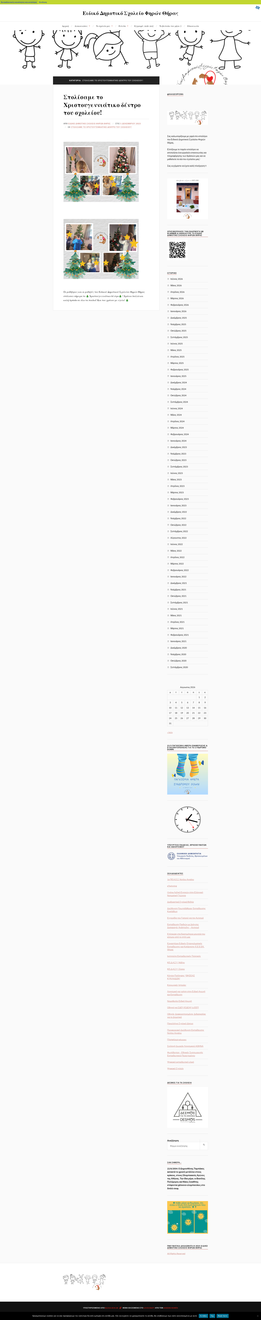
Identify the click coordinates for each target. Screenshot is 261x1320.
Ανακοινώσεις (81, 25)
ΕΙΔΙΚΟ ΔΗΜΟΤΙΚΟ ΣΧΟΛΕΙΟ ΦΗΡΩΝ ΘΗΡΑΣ (89, 123)
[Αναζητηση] (204, 1144)
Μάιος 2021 (176, 615)
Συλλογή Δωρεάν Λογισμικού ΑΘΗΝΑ (185, 1046)
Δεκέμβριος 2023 (178, 447)
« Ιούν (170, 732)
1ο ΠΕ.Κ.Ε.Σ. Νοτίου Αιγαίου (180, 879)
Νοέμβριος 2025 (178, 324)
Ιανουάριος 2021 (178, 641)
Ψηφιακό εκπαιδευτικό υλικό (180, 1062)
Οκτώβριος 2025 (178, 330)
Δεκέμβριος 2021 (178, 583)
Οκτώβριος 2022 (178, 525)
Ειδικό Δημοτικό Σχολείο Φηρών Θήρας (130, 12)
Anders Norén (171, 1308)
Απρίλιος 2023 (177, 486)
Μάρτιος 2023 (177, 492)
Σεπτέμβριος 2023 (179, 466)
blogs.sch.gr (111, 1308)
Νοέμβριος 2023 (178, 453)
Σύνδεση (43, 2)
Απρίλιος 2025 (177, 356)
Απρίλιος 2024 (177, 421)
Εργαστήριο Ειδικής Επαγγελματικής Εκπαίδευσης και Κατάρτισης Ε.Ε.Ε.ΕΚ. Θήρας (185, 946)
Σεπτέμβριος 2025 (179, 337)
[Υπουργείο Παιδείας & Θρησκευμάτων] (187, 859)
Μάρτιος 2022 (177, 563)
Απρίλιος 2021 (177, 622)
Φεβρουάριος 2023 (179, 499)
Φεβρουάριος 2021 (179, 634)
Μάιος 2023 (176, 479)
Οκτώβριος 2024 (178, 395)
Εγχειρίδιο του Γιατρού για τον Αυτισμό (185, 918)
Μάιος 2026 (176, 285)
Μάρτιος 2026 (177, 298)
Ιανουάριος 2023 (178, 505)
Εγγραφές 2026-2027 (143, 25)
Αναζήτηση (173, 1140)
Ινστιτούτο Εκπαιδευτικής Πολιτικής (184, 956)
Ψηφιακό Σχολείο (175, 1068)
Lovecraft (149, 1308)
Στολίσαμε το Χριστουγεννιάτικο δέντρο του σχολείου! (102, 104)
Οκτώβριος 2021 (178, 596)
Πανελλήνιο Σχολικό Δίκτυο (180, 1023)
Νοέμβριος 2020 (178, 654)
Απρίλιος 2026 (177, 292)
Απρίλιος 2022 (177, 557)
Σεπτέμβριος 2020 (179, 667)
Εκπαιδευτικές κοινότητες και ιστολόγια (19, 2)
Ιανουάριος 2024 (178, 440)
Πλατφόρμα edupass (176, 1039)
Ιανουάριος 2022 (178, 576)
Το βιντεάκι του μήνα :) (170, 25)
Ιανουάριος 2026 (178, 311)
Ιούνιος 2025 (176, 343)
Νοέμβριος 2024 (178, 389)
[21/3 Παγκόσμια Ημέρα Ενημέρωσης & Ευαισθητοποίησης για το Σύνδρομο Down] (187, 793)
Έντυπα (122, 25)
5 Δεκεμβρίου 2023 (130, 123)
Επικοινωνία (193, 25)
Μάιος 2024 (176, 414)
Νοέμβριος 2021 (178, 589)
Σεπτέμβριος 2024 (179, 402)
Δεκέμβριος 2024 (178, 382)
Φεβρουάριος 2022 (179, 570)
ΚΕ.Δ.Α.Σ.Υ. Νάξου (176, 962)
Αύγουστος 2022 (178, 537)
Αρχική (65, 25)
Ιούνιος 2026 (176, 279)
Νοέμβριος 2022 (178, 518)
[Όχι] (257, 1316)
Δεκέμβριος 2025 (178, 317)
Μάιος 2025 (176, 350)
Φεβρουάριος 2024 (179, 434)
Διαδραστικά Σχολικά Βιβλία (180, 902)
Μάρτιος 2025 (177, 363)
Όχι (212, 1316)
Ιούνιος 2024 (176, 408)
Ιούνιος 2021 (176, 609)
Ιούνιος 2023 (176, 473)
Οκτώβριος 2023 (178, 460)
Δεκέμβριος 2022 (178, 511)
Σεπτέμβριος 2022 (179, 531)
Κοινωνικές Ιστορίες (176, 985)
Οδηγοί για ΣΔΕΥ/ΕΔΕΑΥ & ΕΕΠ (183, 1007)
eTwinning (172, 886)
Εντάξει (203, 1316)
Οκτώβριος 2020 (178, 660)
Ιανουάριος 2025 (178, 376)
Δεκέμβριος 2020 (178, 647)
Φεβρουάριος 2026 (179, 304)
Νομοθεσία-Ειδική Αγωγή (179, 1001)
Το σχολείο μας (103, 25)
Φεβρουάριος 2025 (179, 369)
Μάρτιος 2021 (177, 628)
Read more (222, 1316)
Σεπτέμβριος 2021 (179, 602)
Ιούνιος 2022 (176, 544)
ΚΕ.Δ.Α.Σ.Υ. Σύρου (176, 969)
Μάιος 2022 (176, 550)
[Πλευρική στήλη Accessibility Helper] (257, 7)
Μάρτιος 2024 (177, 427)
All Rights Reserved (176, 1253)
